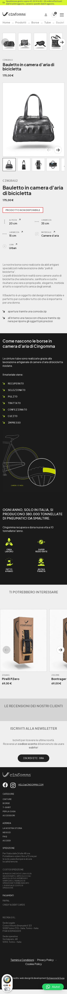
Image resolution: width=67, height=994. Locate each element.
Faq (5, 836)
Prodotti (20, 22)
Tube (47, 22)
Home (6, 22)
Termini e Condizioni (22, 960)
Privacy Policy (45, 960)
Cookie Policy (33, 964)
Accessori (9, 815)
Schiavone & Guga (55, 978)
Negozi (7, 832)
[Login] (45, 14)
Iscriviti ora (33, 758)
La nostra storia (12, 828)
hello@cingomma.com (30, 784)
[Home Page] (14, 15)
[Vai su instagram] (13, 785)
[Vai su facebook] (5, 785)
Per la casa (9, 811)
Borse (35, 22)
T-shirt (7, 807)
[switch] (7, 989)
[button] (58, 150)
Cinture (7, 799)
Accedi (7, 841)
